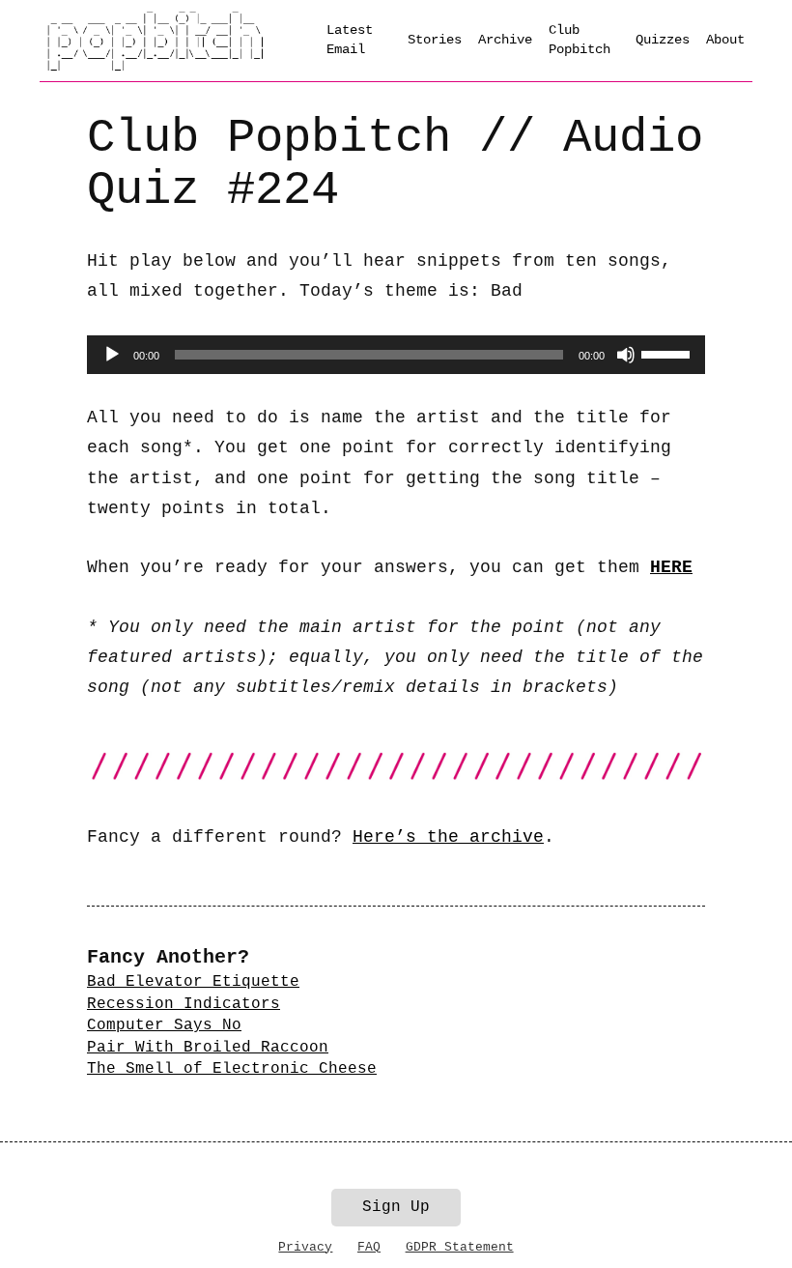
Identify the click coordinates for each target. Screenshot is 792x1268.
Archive (505, 39)
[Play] (112, 354)
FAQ (369, 1247)
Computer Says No (164, 1025)
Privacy (305, 1247)
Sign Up (396, 1207)
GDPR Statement (460, 1247)
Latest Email (349, 39)
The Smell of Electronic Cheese (232, 1069)
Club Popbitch (579, 39)
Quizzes (663, 39)
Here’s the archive (448, 837)
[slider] (668, 352)
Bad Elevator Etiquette (193, 982)
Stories (435, 39)
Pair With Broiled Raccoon (207, 1047)
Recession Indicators (183, 1004)
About (725, 39)
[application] (396, 354)
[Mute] (626, 354)
